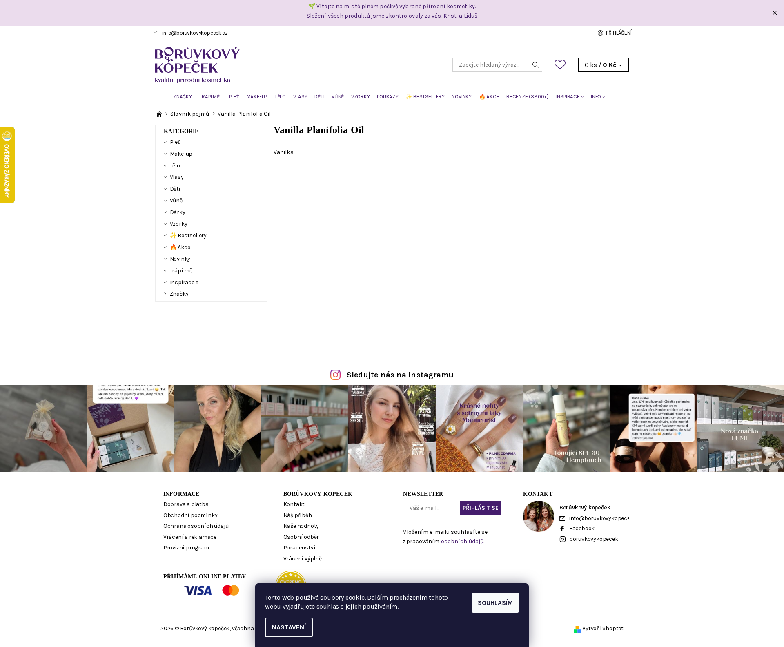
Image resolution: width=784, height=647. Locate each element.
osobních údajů (462, 541)
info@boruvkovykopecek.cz (194, 33)
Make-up (257, 97)
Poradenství (299, 547)
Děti (319, 97)
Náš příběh (297, 515)
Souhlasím (495, 603)
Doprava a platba (186, 504)
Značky (182, 97)
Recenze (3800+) (527, 97)
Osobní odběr (301, 536)
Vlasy (300, 97)
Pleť (234, 97)
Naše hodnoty (301, 525)
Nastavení (289, 627)
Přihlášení (618, 33)
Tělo (280, 97)
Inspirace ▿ (570, 97)
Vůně (338, 97)
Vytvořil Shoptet (603, 628)
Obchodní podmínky (190, 515)
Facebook (582, 528)
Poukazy (388, 97)
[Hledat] (535, 65)
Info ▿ (598, 97)
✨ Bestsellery (424, 97)
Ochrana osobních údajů (196, 525)
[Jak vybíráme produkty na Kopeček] (159, 113)
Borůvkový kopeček (317, 494)
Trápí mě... (210, 97)
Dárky (177, 212)
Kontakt (294, 504)
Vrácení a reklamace (189, 536)
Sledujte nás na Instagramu (400, 374)
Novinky (462, 97)
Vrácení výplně (302, 558)
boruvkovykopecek (593, 538)
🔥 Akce (489, 97)
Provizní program (186, 547)
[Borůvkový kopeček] (273, 64)
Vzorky (360, 97)
